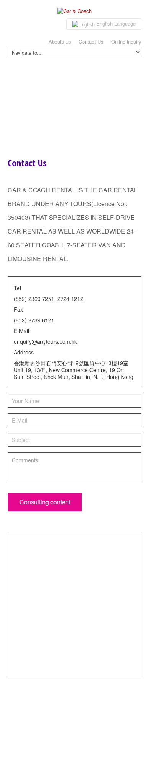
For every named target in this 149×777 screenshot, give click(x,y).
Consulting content (44, 501)
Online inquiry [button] (126, 41)
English (115, 23)
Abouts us (60, 41)
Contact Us (91, 41)
